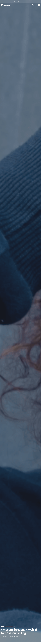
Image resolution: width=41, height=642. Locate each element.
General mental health (8, 626)
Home (8, 1)
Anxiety (2, 626)
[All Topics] (14, 626)
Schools (12, 1)
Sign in (35, 5)
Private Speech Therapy (19, 1)
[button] (39, 5)
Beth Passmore (4, 636)
